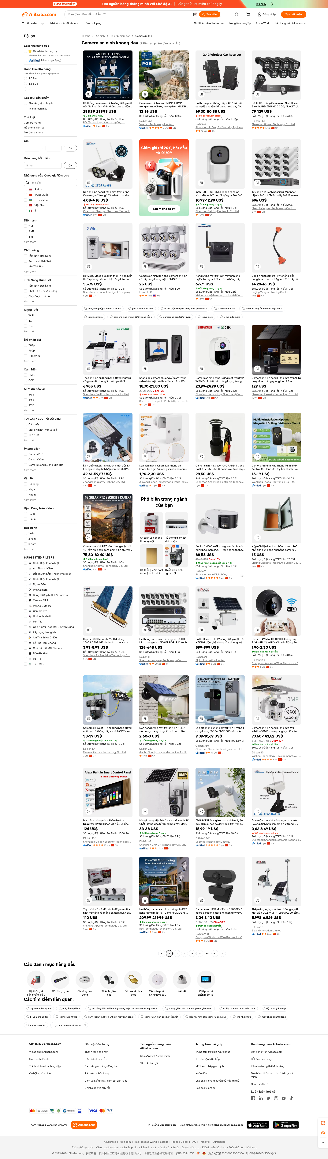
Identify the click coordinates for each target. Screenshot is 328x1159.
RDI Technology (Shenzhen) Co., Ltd (104, 122)
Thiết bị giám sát (120, 35)
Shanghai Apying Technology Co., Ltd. (274, 208)
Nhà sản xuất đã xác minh (155, 1055)
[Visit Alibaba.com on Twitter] (268, 1098)
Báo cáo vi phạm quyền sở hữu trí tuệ (217, 1080)
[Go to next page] (222, 953)
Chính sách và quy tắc (97, 1087)
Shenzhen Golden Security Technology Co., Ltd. (107, 841)
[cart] (249, 15)
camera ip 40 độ (68, 1017)
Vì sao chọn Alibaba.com (43, 1051)
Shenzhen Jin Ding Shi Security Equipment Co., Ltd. (220, 127)
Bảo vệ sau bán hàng (97, 1073)
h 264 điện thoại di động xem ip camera (185, 308)
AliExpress (110, 1141)
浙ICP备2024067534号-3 (261, 1153)
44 (215, 953)
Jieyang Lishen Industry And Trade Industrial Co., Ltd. (164, 481)
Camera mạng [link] (143, 35)
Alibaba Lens (45, 1124)
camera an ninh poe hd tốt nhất (161, 1017)
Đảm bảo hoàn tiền (96, 1059)
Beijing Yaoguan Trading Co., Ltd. (271, 292)
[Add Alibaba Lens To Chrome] (84, 1125)
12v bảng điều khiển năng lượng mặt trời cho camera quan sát (125, 1008)
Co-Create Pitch (39, 1059)
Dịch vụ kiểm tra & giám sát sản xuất (106, 1080)
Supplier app (168, 1124)
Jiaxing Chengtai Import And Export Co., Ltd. (276, 562)
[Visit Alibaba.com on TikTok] (291, 1098)
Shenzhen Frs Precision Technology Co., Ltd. (107, 655)
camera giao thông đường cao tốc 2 (133, 317)
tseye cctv (207, 317)
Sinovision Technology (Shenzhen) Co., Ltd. (220, 394)
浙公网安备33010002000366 (226, 1153)
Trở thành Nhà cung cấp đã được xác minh (272, 1075)
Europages (219, 1141)
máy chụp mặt (38, 1025)
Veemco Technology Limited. (156, 124)
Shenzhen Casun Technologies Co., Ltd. (219, 749)
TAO (193, 1141)
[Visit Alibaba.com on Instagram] (276, 1098)
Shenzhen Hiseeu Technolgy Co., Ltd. (273, 124)
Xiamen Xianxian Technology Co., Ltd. (104, 752)
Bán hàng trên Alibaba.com (266, 1051)
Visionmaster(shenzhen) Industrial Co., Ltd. (220, 295)
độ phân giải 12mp (276, 1008)
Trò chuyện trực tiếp (208, 1059)
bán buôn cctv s (226, 308)
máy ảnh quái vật (71, 1008)
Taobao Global (179, 1141)
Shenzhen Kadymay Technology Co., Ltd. (163, 660)
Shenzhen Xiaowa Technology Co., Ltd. (105, 565)
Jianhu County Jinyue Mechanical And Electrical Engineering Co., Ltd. (164, 752)
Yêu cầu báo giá (149, 1063)
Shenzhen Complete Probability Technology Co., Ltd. (164, 401)
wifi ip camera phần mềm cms (239, 1008)
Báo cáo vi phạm (205, 1087)
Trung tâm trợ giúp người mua (213, 1051)
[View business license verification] (198, 1153)
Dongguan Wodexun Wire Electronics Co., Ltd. (276, 663)
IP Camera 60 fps (39, 1017)
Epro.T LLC (145, 292)
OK (70, 148)
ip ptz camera (95, 317)
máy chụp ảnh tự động (274, 1017)
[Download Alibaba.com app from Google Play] (286, 1125)
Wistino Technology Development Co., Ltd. (276, 755)
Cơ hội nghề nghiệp (40, 1073)
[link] (323, 1123)
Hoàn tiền (201, 1073)
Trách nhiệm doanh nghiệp (45, 1066)
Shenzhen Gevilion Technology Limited (106, 394)
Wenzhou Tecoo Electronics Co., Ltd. (273, 481)
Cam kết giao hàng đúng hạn (101, 1066)
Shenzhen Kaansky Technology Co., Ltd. (275, 394)
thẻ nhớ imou (244, 1017)
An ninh (100, 35)
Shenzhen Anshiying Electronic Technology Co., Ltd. (220, 481)
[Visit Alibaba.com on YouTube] (283, 1098)
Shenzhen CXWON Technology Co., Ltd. (162, 844)
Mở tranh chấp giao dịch (210, 1066)
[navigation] (50, 495)
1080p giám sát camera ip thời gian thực (190, 1008)
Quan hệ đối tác (260, 1084)
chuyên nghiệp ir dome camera (104, 308)
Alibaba (86, 35)
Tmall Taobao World (145, 1141)
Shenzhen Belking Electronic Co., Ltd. (217, 211)
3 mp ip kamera (232, 317)
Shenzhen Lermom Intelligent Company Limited (107, 292)
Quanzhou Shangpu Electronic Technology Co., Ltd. (107, 211)
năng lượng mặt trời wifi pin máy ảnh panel (110, 1017)
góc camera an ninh (142, 308)
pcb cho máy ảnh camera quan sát (264, 308)
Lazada (164, 1141)
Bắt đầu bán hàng (261, 1059)
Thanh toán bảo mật (96, 1051)
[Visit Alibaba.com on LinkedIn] (261, 1098)
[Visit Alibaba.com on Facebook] (253, 1098)
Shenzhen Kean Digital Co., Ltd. (214, 574)
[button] (195, 14)
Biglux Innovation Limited (210, 660)
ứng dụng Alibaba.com (228, 1124)
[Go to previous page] (161, 953)
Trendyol (204, 1141)
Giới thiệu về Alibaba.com (45, 1043)
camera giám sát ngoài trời (71, 1025)
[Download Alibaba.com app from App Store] (258, 1125)
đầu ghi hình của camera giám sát (207, 1017)
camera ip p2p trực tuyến (177, 317)
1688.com (125, 1141)
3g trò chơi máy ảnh (40, 1008)
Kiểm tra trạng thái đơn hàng (267, 1066)
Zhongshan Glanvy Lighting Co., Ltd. (104, 481)
